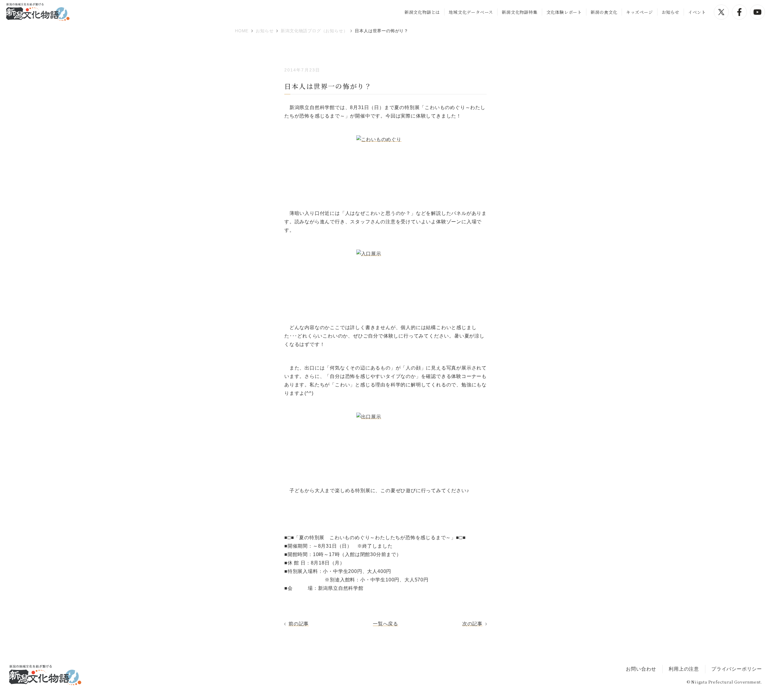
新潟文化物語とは (422, 12)
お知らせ (670, 12)
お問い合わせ (641, 669)
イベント (697, 12)
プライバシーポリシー (736, 669)
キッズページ (639, 12)
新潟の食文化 (604, 12)
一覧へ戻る (385, 623)
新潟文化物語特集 (519, 12)
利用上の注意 (684, 669)
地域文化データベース (471, 12)
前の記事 (299, 623)
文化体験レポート (564, 12)
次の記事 (472, 623)
